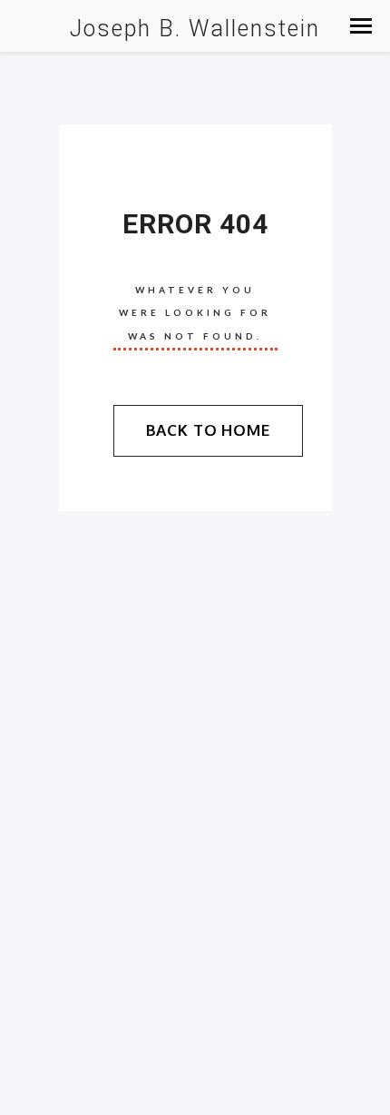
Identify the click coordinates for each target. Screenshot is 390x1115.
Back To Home (208, 429)
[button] (361, 26)
